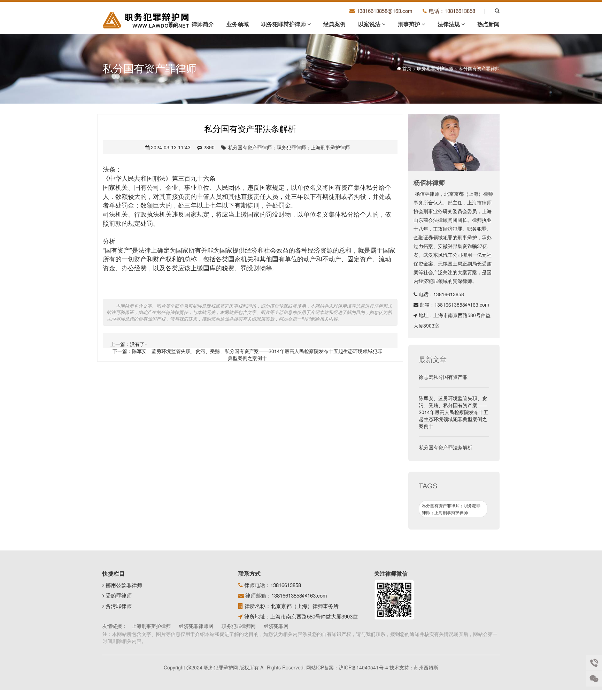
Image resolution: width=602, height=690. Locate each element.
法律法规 (449, 24)
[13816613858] (594, 662)
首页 (173, 24)
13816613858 (448, 294)
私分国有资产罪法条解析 (445, 447)
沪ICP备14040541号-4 (363, 667)
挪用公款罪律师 (123, 584)
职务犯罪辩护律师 (284, 24)
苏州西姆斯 (426, 667)
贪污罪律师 (118, 605)
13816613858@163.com (461, 304)
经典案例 (334, 24)
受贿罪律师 (118, 595)
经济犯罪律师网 (196, 625)
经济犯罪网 (276, 625)
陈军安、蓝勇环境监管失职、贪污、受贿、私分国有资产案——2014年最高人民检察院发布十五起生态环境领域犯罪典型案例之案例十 (257, 354)
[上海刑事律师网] (146, 19)
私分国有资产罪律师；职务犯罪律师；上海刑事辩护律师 (289, 147)
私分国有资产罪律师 (479, 68)
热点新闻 (488, 24)
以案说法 (370, 24)
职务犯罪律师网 (239, 625)
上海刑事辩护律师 (151, 625)
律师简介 (203, 24)
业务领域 (237, 24)
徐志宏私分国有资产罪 (443, 376)
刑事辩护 (410, 24)
